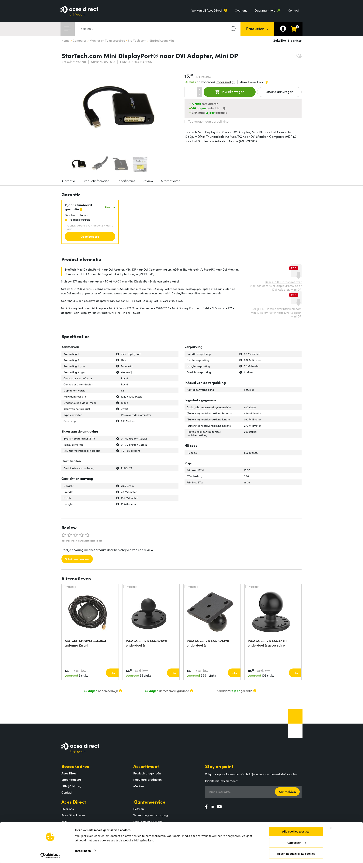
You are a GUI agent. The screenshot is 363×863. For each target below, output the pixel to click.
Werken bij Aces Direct (207, 10)
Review (148, 180)
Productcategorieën (147, 773)
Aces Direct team (73, 815)
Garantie (68, 180)
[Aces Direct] (79, 11)
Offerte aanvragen (279, 91)
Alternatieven (171, 180)
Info (112, 673)
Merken (138, 786)
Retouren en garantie (148, 821)
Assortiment (146, 766)
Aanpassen (294, 842)
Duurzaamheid (265, 10)
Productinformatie (95, 180)
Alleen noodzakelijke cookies (296, 853)
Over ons (241, 10)
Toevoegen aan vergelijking (208, 121)
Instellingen (83, 850)
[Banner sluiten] (331, 828)
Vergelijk (71, 586)
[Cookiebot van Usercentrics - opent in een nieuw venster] (50, 855)
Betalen (138, 809)
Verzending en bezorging (150, 815)
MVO (64, 821)
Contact (293, 10)
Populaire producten (147, 779)
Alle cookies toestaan (296, 831)
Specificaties (126, 180)
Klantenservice (149, 801)
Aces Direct (73, 801)
